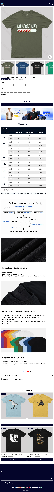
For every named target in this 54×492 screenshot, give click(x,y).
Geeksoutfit (27, 490)
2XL (16, 91)
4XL (24, 91)
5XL (29, 91)
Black (16, 85)
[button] (52, 4)
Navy (11, 85)
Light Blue (34, 85)
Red (27, 85)
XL (11, 91)
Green (22, 85)
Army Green (5, 85)
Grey (40, 85)
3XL (20, 91)
